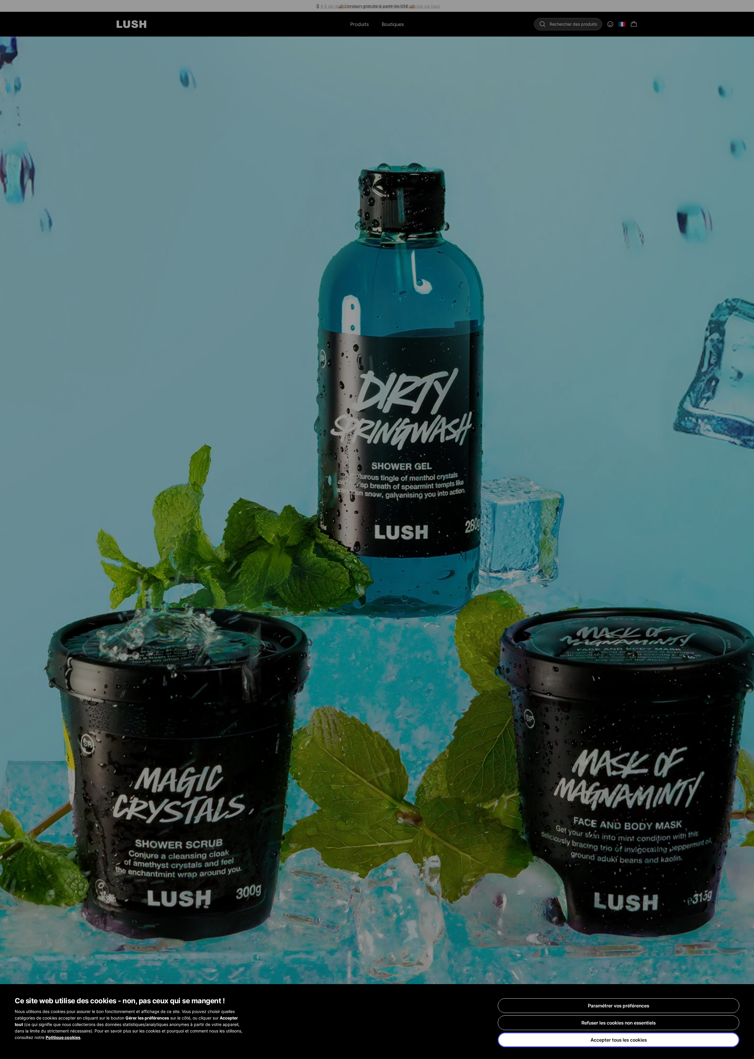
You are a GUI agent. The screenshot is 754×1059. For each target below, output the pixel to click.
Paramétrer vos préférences (618, 1006)
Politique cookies (63, 1037)
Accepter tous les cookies (619, 1040)
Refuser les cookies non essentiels (618, 1023)
